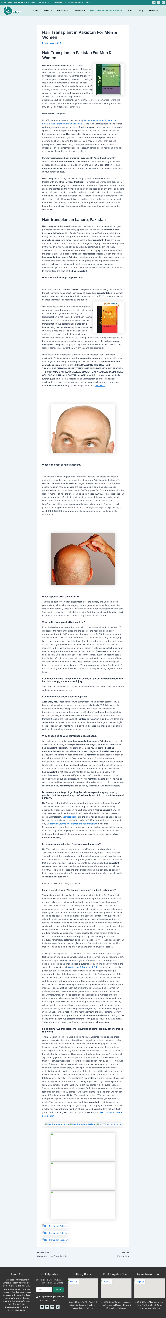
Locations (78, 11)
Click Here (100, 385)
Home (36, 11)
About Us (48, 11)
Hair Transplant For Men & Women (106, 11)
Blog (141, 11)
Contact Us (153, 11)
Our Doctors (62, 11)
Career (130, 11)
